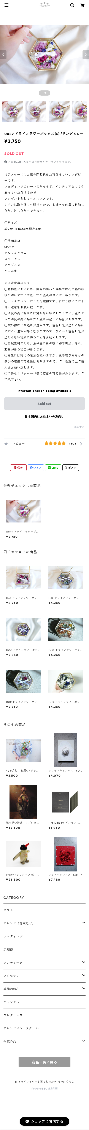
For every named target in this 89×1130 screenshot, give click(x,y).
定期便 (8, 950)
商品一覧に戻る (44, 1062)
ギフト (8, 910)
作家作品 (9, 1041)
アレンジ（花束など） (19, 923)
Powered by (40, 1088)
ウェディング (13, 936)
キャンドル (11, 1002)
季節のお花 (11, 989)
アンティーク (13, 963)
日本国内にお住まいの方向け (44, 417)
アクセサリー (13, 976)
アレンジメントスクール (21, 1028)
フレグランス (13, 1015)
